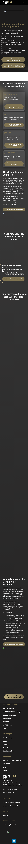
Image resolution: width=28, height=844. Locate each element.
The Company (7, 738)
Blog (4, 767)
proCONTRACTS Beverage (12, 712)
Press (5, 770)
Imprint (5, 747)
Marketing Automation (10, 825)
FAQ (4, 728)
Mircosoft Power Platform (11, 802)
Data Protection (8, 751)
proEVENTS (7, 718)
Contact (5, 744)
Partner (5, 815)
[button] (23, 3)
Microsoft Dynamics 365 (11, 806)
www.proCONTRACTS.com (12, 760)
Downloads (6, 764)
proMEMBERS (7, 725)
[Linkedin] (14, 841)
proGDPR (6, 722)
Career (5, 741)
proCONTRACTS (8, 708)
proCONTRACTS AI (9, 715)
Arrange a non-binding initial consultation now (14, 696)
